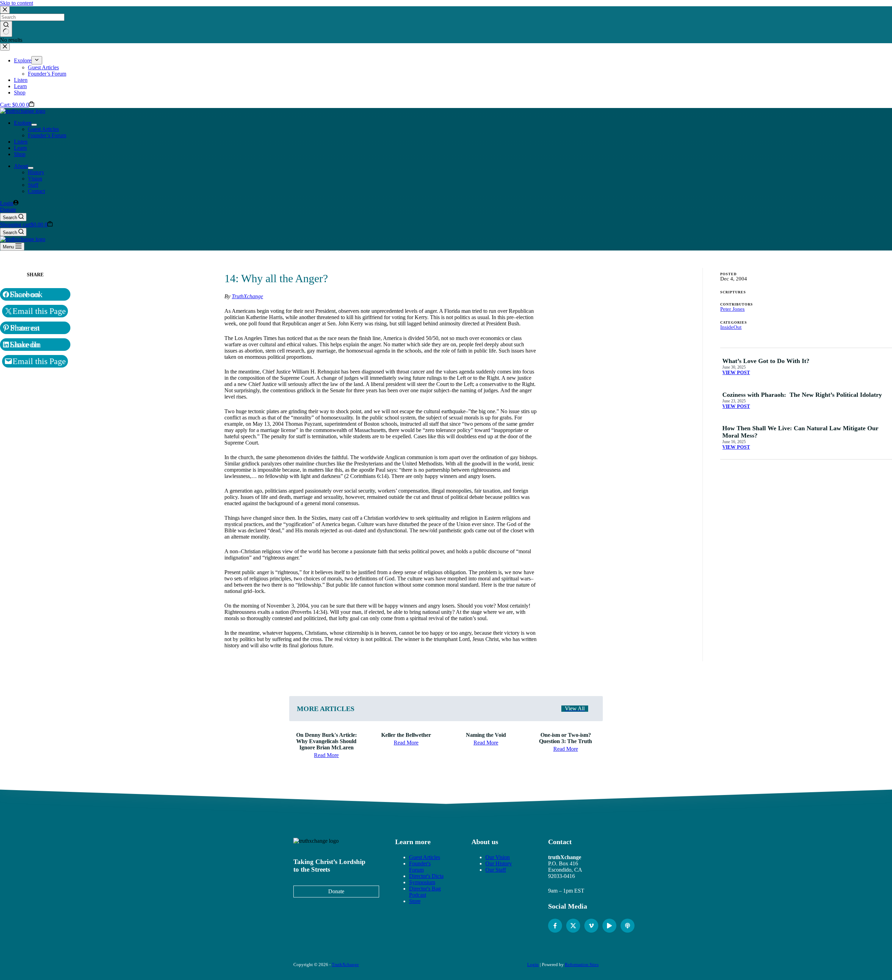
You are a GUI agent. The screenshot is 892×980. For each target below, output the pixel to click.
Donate (8, 210)
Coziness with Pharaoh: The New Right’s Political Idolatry (802, 394)
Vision (35, 179)
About (21, 166)
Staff (33, 185)
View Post (736, 372)
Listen (21, 142)
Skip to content (16, 3)
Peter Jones (732, 309)
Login (533, 964)
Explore (22, 123)
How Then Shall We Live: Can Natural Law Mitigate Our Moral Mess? (800, 432)
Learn (20, 148)
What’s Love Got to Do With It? (766, 360)
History (36, 172)
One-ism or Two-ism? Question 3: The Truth (565, 738)
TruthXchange (247, 296)
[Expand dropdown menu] (34, 125)
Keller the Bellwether (406, 735)
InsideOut (730, 327)
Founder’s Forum (47, 135)
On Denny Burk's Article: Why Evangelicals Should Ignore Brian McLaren (326, 741)
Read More (326, 755)
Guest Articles (43, 129)
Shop (19, 154)
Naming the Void (486, 735)
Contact (36, 191)
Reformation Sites (582, 964)
